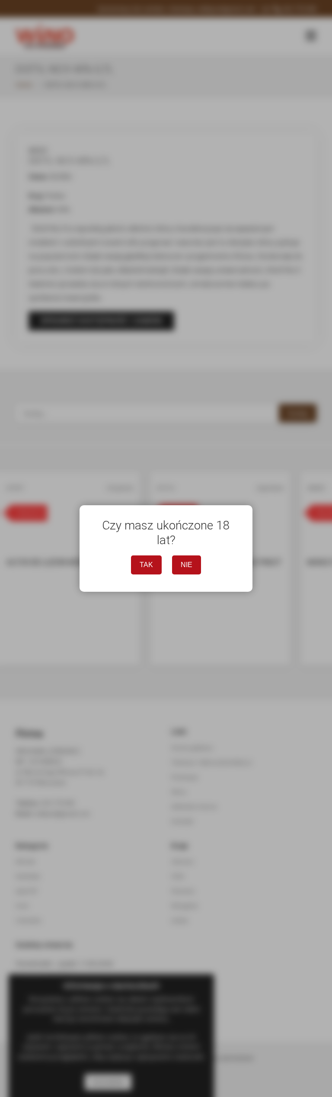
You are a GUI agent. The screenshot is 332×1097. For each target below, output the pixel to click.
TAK (146, 564)
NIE (186, 564)
